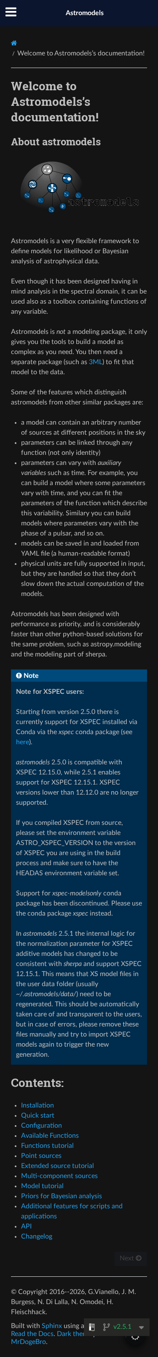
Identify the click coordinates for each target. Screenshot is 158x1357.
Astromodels (85, 13)
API (26, 1226)
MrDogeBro (28, 1342)
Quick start (37, 1115)
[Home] (14, 43)
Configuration (41, 1125)
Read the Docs (32, 1334)
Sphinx (52, 1326)
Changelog (36, 1236)
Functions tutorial (47, 1145)
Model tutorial (42, 1186)
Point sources (41, 1155)
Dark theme (74, 1334)
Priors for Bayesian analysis (61, 1196)
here (22, 742)
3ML (95, 362)
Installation (37, 1105)
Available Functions (50, 1135)
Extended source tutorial (57, 1166)
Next (128, 1258)
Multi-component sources (59, 1176)
